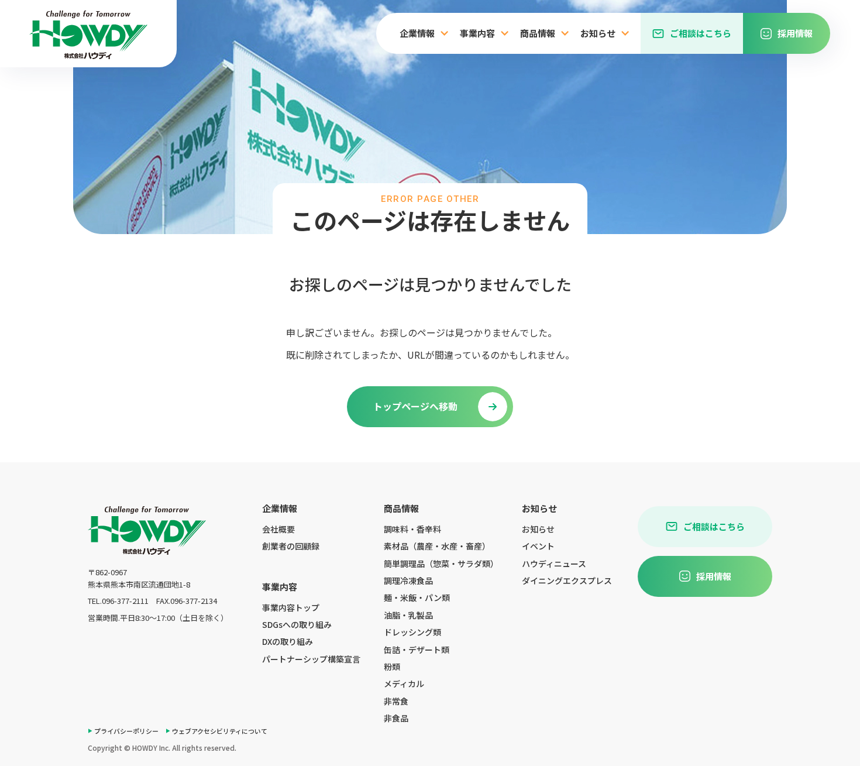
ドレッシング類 (412, 632)
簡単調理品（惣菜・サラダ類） (441, 563)
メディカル (404, 683)
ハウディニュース (554, 563)
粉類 (392, 666)
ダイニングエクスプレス (567, 580)
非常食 (396, 701)
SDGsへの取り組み (297, 624)
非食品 (396, 718)
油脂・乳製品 (408, 615)
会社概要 (278, 529)
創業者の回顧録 (290, 546)
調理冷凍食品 (408, 580)
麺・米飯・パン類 (417, 597)
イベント (538, 546)
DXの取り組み (287, 641)
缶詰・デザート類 (416, 649)
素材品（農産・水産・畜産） (437, 546)
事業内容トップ (290, 607)
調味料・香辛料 (412, 529)
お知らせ (538, 529)
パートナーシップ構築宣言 (311, 659)
